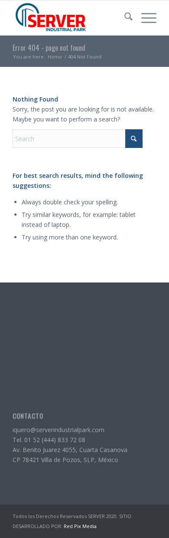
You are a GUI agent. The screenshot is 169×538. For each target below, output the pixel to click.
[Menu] (144, 17)
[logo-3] (70, 17)
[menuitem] (124, 17)
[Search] (124, 17)
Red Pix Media (80, 526)
